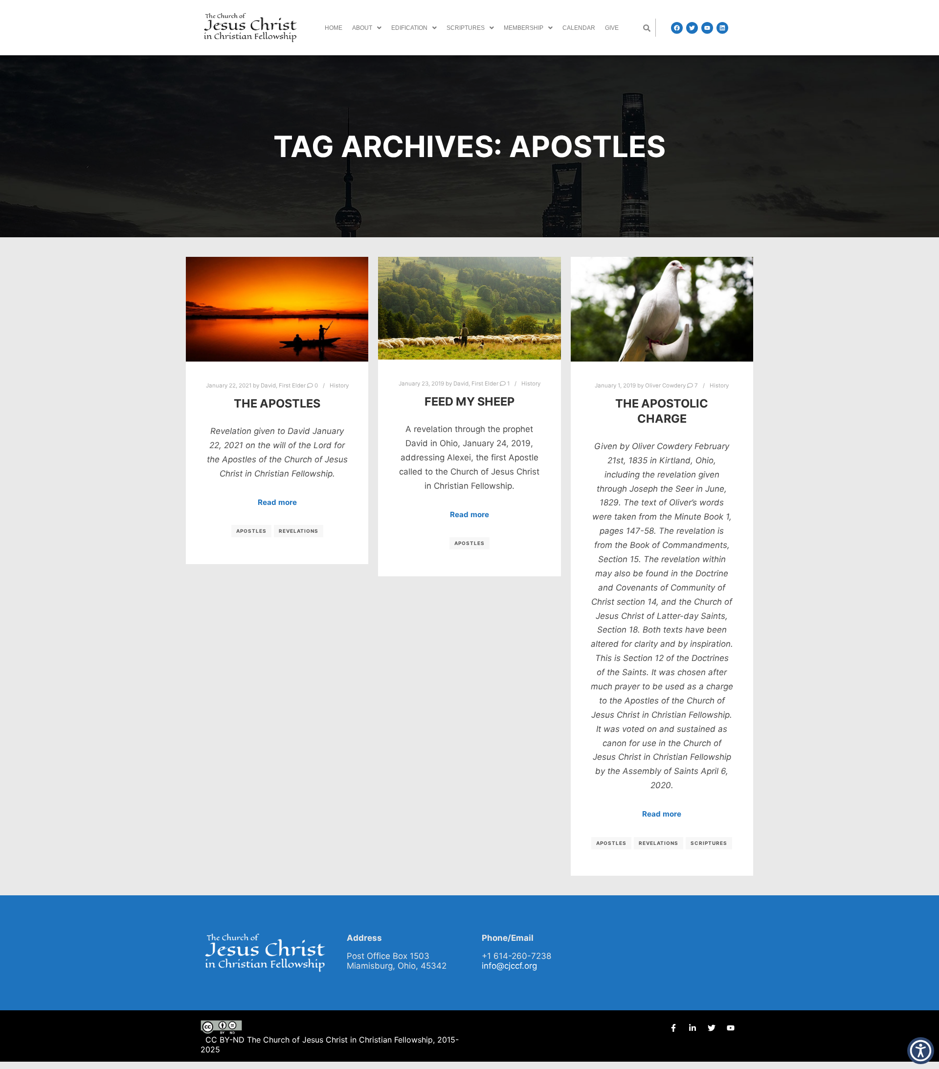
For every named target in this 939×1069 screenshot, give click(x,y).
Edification (409, 27)
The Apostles (277, 403)
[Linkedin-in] (692, 1028)
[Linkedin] (722, 28)
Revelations (298, 531)
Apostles (251, 531)
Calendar (578, 27)
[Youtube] (707, 28)
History (339, 385)
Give (612, 27)
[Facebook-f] (673, 1028)
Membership (523, 27)
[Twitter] (692, 28)
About (362, 27)
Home (333, 27)
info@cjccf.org (509, 966)
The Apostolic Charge (661, 411)
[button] (366, 28)
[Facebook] (677, 28)
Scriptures (466, 27)
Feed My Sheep (469, 401)
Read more (277, 502)
